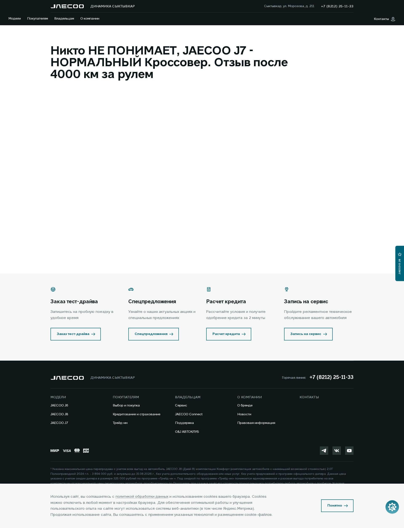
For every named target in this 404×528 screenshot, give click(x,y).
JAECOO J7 (59, 423)
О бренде (244, 405)
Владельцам (64, 18)
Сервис (181, 405)
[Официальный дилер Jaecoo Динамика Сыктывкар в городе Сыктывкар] (67, 6)
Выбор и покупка (126, 405)
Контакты (309, 397)
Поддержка (184, 423)
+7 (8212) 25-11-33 (331, 377)
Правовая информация (256, 423)
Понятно (334, 505)
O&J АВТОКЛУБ (187, 432)
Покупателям (37, 18)
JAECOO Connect (189, 414)
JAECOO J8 (59, 414)
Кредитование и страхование (136, 414)
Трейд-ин (120, 423)
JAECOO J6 (59, 405)
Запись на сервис (305, 334)
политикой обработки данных (142, 497)
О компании (89, 18)
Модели (14, 18)
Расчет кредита (226, 334)
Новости (244, 414)
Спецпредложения (151, 334)
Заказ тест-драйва (73, 334)
